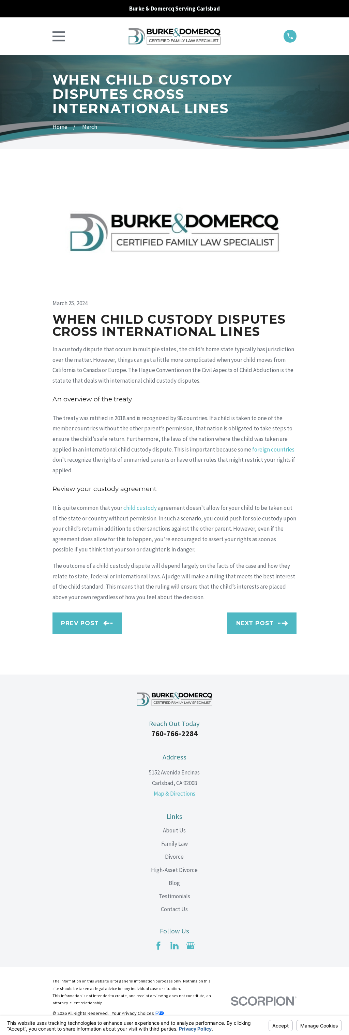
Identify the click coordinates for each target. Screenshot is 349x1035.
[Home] (174, 36)
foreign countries (273, 449)
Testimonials (174, 896)
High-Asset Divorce (174, 870)
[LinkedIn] (174, 946)
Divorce (174, 856)
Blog (174, 883)
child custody (140, 508)
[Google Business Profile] (190, 946)
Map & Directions (174, 793)
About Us (174, 830)
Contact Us (174, 909)
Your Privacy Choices (133, 1013)
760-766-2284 (174, 733)
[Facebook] (158, 946)
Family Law (174, 843)
